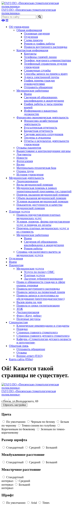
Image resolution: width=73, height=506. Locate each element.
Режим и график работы (39, 43)
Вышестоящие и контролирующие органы (43, 151)
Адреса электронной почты (41, 77)
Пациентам (16, 265)
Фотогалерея (24, 161)
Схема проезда (33, 40)
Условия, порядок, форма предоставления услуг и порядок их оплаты (43, 223)
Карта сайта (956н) (21, 359)
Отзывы (21, 352)
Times (45, 502)
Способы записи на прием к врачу (46, 73)
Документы (23, 154)
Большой (51, 447)
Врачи (28, 94)
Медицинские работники (32, 90)
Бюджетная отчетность (38, 130)
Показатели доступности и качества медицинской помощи (39, 206)
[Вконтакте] (3, 397)
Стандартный (14, 447)
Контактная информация (32, 50)
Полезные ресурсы (28, 319)
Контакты (30, 53)
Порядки (22, 329)
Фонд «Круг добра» (29, 315)
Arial (34, 502)
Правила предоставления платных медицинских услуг (38, 216)
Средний (34, 447)
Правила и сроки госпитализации (38, 305)
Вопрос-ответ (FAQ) (29, 355)
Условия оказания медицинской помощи (42, 201)
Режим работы (33, 248)
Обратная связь (18, 345)
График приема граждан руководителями (39, 82)
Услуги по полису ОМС (39, 272)
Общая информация (29, 30)
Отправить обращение (38, 87)
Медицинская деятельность (26, 177)
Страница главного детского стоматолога (42, 335)
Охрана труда (25, 171)
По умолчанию (15, 421)
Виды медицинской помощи (34, 184)
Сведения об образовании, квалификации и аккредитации (44, 99)
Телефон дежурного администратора (47, 60)
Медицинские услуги (30, 268)
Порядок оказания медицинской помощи (42, 194)
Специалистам (18, 322)
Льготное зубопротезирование (43, 278)
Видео (20, 164)
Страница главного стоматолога (37, 332)
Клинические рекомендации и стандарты (42, 325)
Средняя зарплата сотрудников (43, 134)
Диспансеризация (27, 312)
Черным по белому (43, 421)
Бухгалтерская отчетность (40, 127)
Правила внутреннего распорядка (45, 47)
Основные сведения (37, 33)
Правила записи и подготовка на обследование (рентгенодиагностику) (40, 297)
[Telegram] (10, 397)
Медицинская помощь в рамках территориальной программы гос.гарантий (44, 189)
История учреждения (29, 174)
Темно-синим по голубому (39, 425)
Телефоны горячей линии (40, 57)
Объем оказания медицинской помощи (41, 198)
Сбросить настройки (14, 405)
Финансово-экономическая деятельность (42, 117)
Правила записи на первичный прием (40, 292)
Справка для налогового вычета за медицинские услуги (38, 253)
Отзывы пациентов (28, 147)
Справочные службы (37, 70)
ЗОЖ (19, 308)
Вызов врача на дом (29, 302)
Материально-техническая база (36, 167)
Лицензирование (27, 181)
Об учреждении (19, 26)
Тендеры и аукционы (37, 137)
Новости (22, 157)
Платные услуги (19, 211)
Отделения (31, 36)
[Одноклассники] (7, 397)
